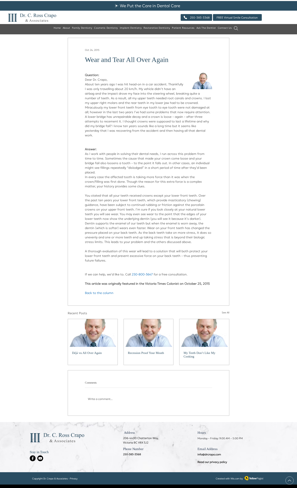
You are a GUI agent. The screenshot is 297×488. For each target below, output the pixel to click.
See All (225, 312)
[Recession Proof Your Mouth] (148, 333)
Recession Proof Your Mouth (146, 353)
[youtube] (40, 458)
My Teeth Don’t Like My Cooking (199, 354)
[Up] (289, 480)
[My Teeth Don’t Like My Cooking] (204, 333)
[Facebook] (33, 458)
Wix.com (235, 478)
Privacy (73, 478)
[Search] (236, 28)
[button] (206, 28)
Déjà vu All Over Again (87, 353)
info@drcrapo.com (209, 454)
